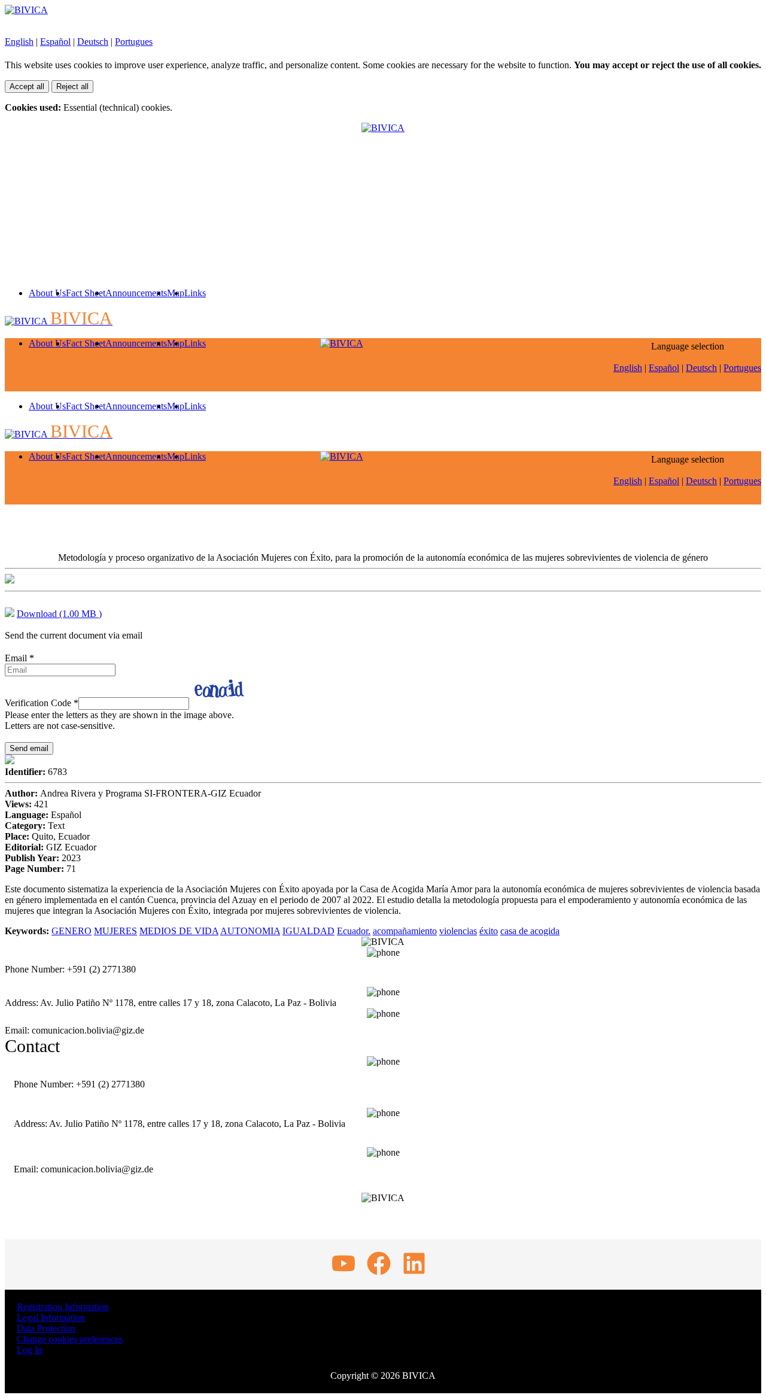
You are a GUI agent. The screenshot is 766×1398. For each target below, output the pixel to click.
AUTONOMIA (250, 931)
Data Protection (46, 1328)
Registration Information (63, 1307)
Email (19, 658)
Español (55, 42)
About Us (47, 293)
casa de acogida (530, 931)
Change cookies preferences (70, 1339)
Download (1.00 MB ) (59, 614)
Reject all (72, 86)
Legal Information (51, 1317)
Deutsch (92, 42)
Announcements (136, 293)
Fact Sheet (85, 293)
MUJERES (115, 931)
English (19, 42)
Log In (29, 1350)
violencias (458, 931)
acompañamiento (405, 931)
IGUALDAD (308, 931)
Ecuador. (353, 931)
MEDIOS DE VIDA (178, 931)
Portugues (134, 42)
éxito (488, 931)
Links (195, 293)
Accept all (27, 86)
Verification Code (41, 703)
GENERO (71, 931)
